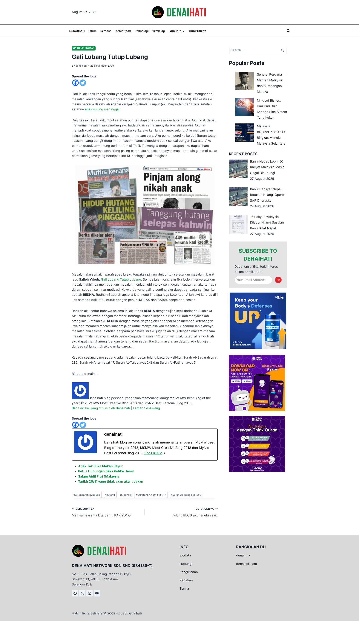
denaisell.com (246, 564)
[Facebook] (75, 82)
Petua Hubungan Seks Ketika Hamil (106, 471)
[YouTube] (97, 593)
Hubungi (186, 564)
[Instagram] (89, 593)
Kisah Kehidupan (84, 48)
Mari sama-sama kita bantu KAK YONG (101, 512)
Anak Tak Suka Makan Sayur (100, 466)
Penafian (186, 580)
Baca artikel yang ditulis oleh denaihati (101, 408)
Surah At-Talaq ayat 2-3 (186, 494)
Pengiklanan (189, 572)
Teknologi (142, 31)
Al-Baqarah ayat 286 (86, 494)
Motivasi (125, 494)
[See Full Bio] (164, 453)
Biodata (185, 555)
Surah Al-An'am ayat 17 (151, 494)
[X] (82, 593)
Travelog (158, 31)
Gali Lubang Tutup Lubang (121, 279)
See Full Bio (153, 453)
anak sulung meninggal (102, 109)
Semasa (106, 31)
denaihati (81, 65)
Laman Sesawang (146, 408)
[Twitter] (82, 82)
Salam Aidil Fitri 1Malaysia (98, 476)
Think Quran (197, 31)
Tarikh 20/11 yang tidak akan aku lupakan (110, 481)
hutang (110, 494)
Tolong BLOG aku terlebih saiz (195, 512)
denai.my (243, 555)
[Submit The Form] (278, 280)
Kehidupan (123, 31)
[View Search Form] (288, 30)
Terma (184, 588)
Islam (93, 31)
